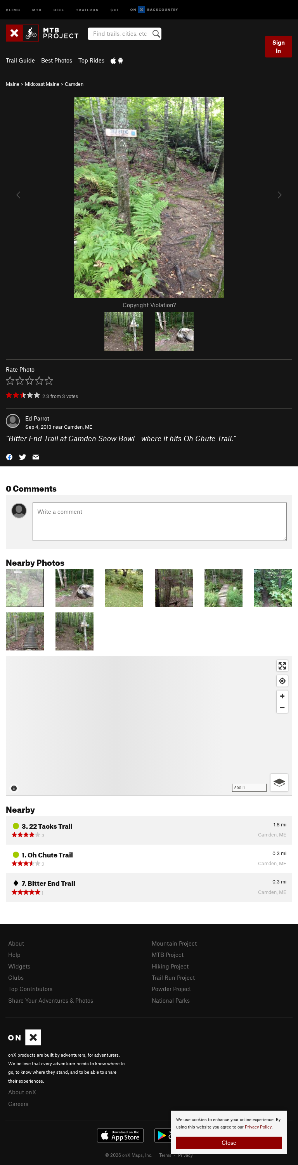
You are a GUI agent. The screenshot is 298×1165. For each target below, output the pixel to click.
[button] (9, 456)
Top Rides (91, 60)
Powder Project (171, 988)
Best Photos (56, 60)
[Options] (279, 782)
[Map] (149, 725)
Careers (18, 1103)
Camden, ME (78, 427)
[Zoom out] (282, 707)
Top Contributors (30, 988)
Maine (12, 84)
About (16, 943)
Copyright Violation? (149, 304)
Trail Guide (20, 60)
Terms (165, 1155)
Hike (59, 9)
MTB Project (168, 954)
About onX (22, 1091)
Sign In (278, 46)
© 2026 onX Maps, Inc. (128, 1155)
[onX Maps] (24, 1043)
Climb (13, 9)
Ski (115, 9)
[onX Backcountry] (154, 10)
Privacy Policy (258, 1127)
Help (14, 954)
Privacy (185, 1155)
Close (229, 1142)
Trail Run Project (173, 977)
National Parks (171, 1000)
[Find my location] (282, 681)
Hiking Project (170, 966)
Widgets (19, 966)
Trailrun (87, 9)
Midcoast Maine (42, 84)
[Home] (46, 33)
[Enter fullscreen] (282, 665)
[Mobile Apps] (117, 60)
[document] (229, 1132)
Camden (74, 84)
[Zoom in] (282, 696)
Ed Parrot (37, 418)
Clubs (16, 977)
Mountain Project (174, 943)
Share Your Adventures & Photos (50, 1000)
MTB (37, 9)
